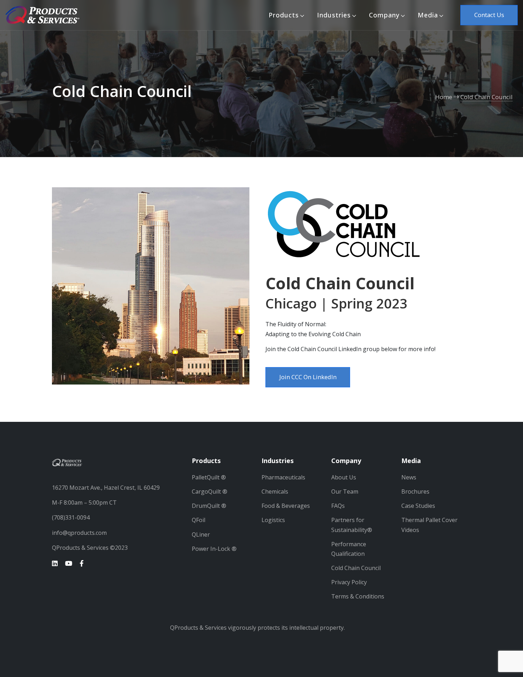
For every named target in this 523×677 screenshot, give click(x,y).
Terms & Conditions (357, 596)
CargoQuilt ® (209, 491)
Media (428, 15)
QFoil (198, 520)
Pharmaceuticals (283, 477)
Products (284, 15)
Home (443, 97)
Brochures (415, 491)
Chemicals (275, 491)
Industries (334, 15)
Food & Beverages (286, 506)
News (408, 477)
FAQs (338, 506)
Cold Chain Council (486, 97)
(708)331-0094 (71, 517)
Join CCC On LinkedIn (308, 377)
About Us (343, 477)
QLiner (201, 534)
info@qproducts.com (79, 533)
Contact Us (489, 15)
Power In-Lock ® (214, 549)
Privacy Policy (349, 582)
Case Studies (418, 506)
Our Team (344, 491)
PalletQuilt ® (209, 477)
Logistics (273, 520)
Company (384, 15)
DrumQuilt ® (209, 506)
